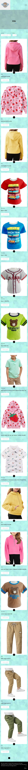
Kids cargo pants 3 (6, 748)
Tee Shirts (3, 208)
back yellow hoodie (6, 166)
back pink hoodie (5, 76)
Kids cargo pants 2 (6, 703)
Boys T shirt (4, 210)
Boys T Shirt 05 (5, 301)
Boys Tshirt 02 (4, 346)
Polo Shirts (3, 388)
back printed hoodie (6, 121)
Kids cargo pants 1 (6, 658)
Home (12, 23)
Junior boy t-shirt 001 (6, 614)
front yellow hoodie (6, 524)
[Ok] (26, 765)
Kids (2, 74)
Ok (25, 768)
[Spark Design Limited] (5, 4)
